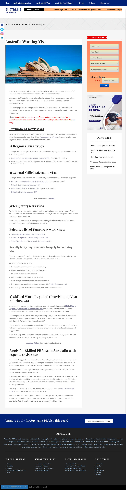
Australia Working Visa (25, 41)
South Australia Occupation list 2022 (102, 167)
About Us (10, 466)
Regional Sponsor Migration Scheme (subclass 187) (30, 158)
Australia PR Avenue (16, 24)
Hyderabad (100, 470)
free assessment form (48, 137)
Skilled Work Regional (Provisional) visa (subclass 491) (31, 241)
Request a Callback (32, 343)
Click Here (51, 199)
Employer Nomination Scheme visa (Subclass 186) (29, 181)
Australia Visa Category (64, 3)
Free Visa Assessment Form (99, 421)
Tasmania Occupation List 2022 (103, 162)
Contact (9, 468)
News (81, 3)
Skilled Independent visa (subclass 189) (25, 185)
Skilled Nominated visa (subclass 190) (25, 188)
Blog (8, 472)
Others (92, 3)
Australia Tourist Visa (73, 468)
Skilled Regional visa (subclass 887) (24, 192)
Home (7, 3)
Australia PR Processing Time (76, 470)
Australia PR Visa (43, 3)
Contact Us (104, 3)
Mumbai (98, 466)
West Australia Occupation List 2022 (102, 151)
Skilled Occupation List (58, 284)
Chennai (98, 472)
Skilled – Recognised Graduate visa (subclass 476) (29, 238)
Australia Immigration (22, 3)
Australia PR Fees (72, 464)
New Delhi (99, 464)
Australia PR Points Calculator (76, 466)
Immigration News (42, 470)
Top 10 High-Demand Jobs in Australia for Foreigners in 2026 (70, 10)
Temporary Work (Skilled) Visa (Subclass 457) (28, 234)
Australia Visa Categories (44, 468)
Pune (97, 468)
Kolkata (98, 474)
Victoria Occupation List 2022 (102, 157)
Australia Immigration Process (102, 145)
